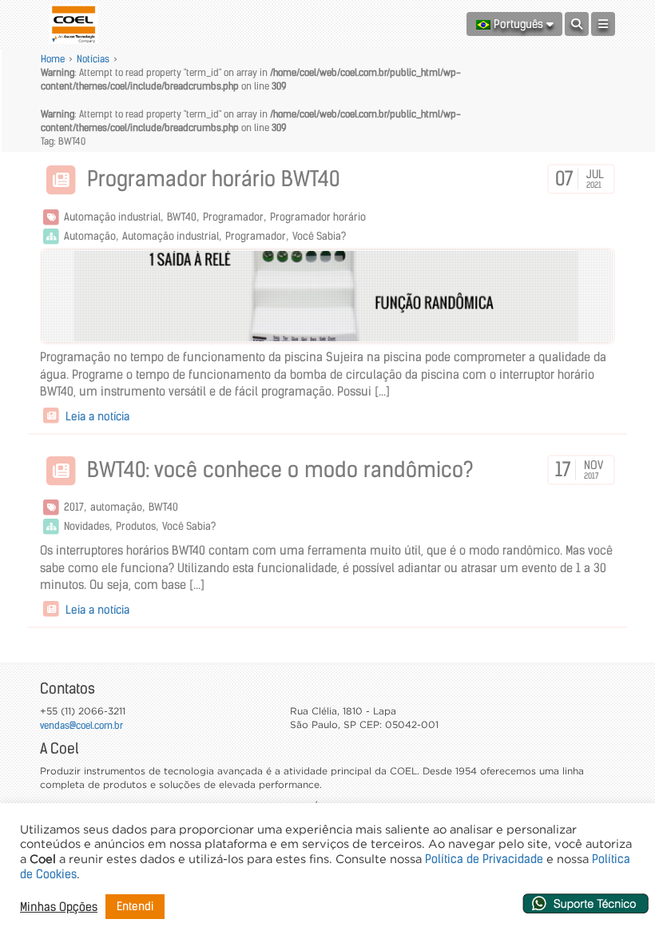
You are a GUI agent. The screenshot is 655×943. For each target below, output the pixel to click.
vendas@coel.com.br (81, 725)
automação (116, 507)
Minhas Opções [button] (58, 907)
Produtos (136, 526)
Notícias (93, 59)
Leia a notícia (95, 416)
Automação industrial (112, 217)
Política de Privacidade (484, 859)
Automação (90, 236)
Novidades (86, 526)
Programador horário (318, 217)
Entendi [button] (135, 906)
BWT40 (181, 217)
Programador (233, 217)
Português (518, 24)
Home (53, 59)
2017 (74, 507)
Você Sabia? (319, 236)
